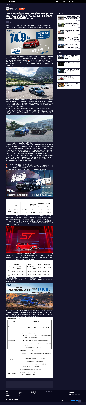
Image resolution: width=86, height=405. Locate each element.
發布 (69, 1)
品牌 (7, 393)
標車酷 (56, 1)
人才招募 (33, 393)
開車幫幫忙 (21, 394)
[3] (44, 110)
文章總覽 (63, 1)
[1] (8, 58)
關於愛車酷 (33, 392)
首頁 (51, 1)
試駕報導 (21, 392)
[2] (28, 60)
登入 (73, 1)
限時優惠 (21, 395)
